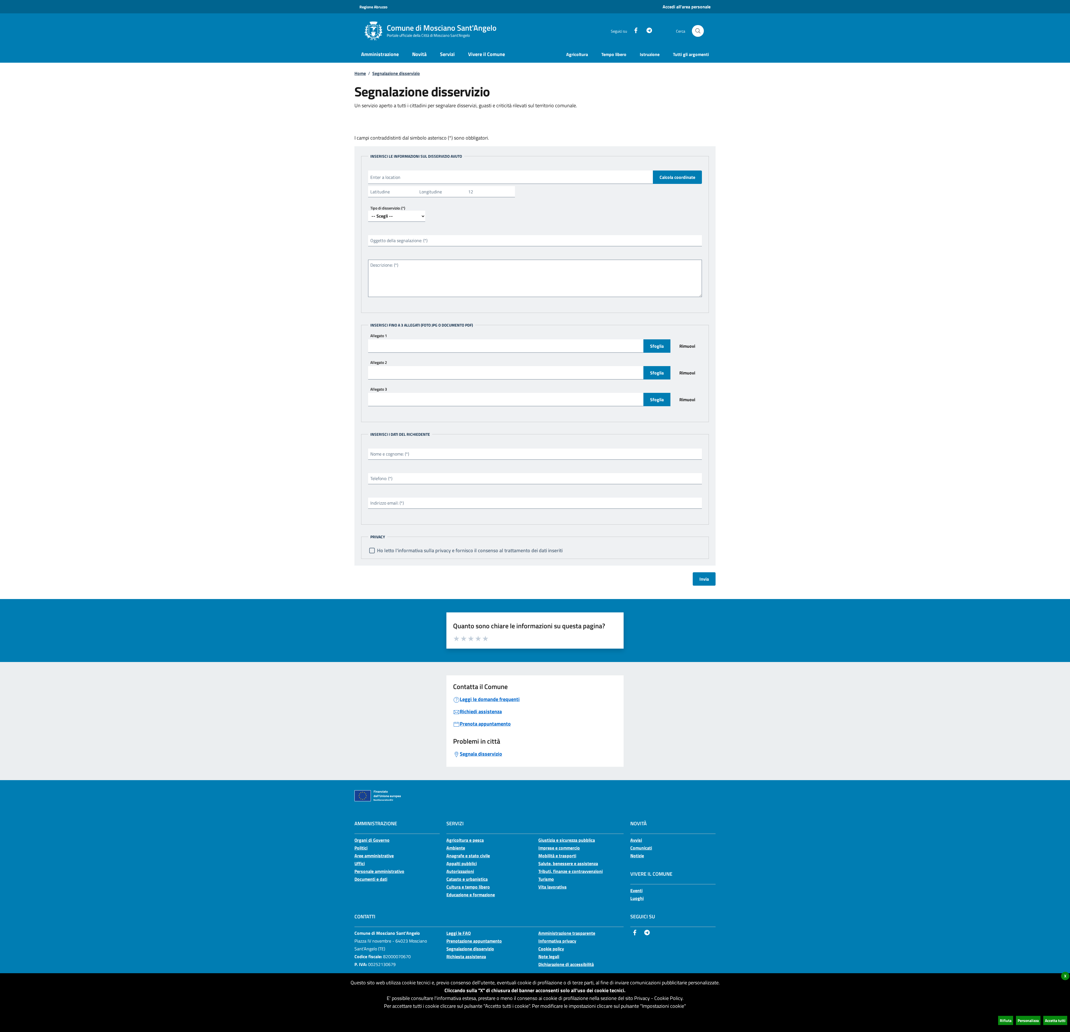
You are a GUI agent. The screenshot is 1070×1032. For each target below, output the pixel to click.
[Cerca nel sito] (698, 31)
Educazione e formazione (470, 894)
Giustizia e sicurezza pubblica (566, 840)
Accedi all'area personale (687, 6)
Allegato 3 (378, 389)
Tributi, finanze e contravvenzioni (570, 871)
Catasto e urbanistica (467, 879)
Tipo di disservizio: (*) (387, 208)
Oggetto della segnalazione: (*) (398, 240)
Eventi (636, 890)
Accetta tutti (1055, 1020)
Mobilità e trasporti (557, 855)
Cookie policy (551, 948)
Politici (361, 847)
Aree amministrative (374, 855)
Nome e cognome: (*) (389, 454)
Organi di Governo (372, 840)
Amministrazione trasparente (566, 933)
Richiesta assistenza (466, 956)
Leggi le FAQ (458, 933)
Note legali (548, 956)
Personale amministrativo (379, 871)
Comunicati (641, 847)
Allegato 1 (378, 336)
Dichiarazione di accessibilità (566, 964)
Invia (704, 579)
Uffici (359, 863)
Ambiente (455, 847)
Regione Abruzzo (373, 7)
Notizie (637, 855)
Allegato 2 (378, 362)
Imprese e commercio (559, 847)
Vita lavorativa (552, 886)
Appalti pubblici (461, 863)
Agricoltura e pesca (465, 840)
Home (360, 73)
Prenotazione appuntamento (474, 941)
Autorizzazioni (460, 871)
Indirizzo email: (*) (387, 503)
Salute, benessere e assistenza (568, 863)
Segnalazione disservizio (396, 73)
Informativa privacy (557, 941)
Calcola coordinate (677, 177)
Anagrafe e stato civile (468, 855)
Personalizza (1028, 1020)
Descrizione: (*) (384, 265)
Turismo (546, 879)
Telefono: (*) (381, 478)
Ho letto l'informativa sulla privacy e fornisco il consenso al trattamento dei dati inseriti (470, 550)
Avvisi (636, 840)
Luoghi (637, 898)
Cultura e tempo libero (468, 886)
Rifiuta (1005, 1020)
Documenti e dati (370, 879)
